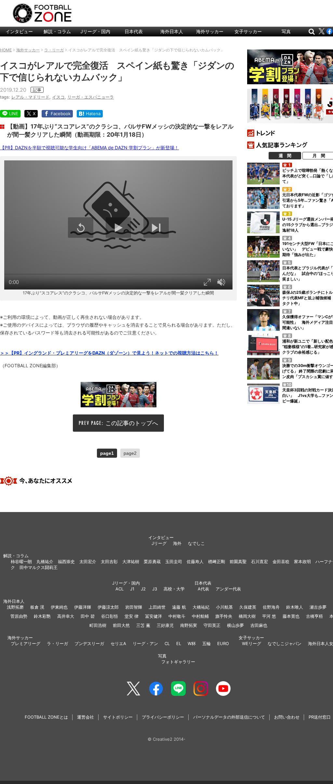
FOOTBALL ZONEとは (46, 717)
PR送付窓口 (320, 717)
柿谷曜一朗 (21, 561)
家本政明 (302, 561)
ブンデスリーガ (89, 643)
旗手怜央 (223, 616)
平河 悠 (269, 616)
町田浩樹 (97, 625)
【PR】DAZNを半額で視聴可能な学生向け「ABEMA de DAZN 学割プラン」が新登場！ (89, 147)
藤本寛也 (291, 616)
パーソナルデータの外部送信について (229, 717)
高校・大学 (174, 588)
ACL (119, 588)
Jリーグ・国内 (95, 31)
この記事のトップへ (131, 423)
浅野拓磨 (15, 607)
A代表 (203, 588)
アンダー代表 (228, 588)
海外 (177, 543)
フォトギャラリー (178, 661)
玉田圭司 (173, 561)
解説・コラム (57, 31)
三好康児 (165, 625)
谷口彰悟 (109, 616)
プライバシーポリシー (163, 717)
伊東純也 (59, 607)
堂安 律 (132, 616)
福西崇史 (66, 561)
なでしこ (196, 543)
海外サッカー (209, 31)
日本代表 (134, 31)
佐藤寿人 (195, 561)
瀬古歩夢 (318, 607)
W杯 (192, 643)
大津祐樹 (130, 561)
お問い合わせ (287, 717)
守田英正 (212, 625)
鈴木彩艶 (42, 616)
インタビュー (19, 31)
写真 (286, 31)
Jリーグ (159, 543)
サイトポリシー (118, 717)
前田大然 (121, 625)
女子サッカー (248, 31)
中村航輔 (200, 616)
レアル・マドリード (30, 97)
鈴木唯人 (294, 607)
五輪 (206, 643)
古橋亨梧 (314, 616)
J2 (143, 588)
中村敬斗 (176, 616)
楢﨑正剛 (216, 561)
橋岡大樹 (247, 616)
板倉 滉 (37, 607)
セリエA (118, 643)
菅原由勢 (18, 616)
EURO (223, 643)
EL (178, 643)
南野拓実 (188, 625)
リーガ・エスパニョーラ (90, 97)
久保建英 (247, 607)
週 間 (285, 155)
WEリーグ (251, 643)
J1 (132, 588)
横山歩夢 (235, 625)
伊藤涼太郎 (108, 607)
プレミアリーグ (25, 643)
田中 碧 (88, 616)
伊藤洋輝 (82, 607)
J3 (154, 588)
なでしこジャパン (284, 643)
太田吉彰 (109, 561)
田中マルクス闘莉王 (39, 567)
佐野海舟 (271, 607)
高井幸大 (65, 616)
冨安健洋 (153, 616)
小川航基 (224, 607)
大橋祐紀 (201, 607)
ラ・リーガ (57, 643)
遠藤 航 (179, 607)
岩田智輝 (133, 607)
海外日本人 (171, 31)
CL (167, 643)
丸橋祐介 (44, 561)
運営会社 (85, 717)
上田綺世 (157, 607)
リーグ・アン (145, 643)
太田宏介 (87, 561)
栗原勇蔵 (152, 561)
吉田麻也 (258, 625)
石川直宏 (259, 561)
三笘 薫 (143, 625)
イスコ (58, 97)
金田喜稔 (281, 561)
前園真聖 (238, 561)
